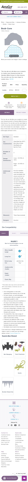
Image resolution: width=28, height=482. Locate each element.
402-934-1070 (4, 438)
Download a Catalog (20, 447)
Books (5, 24)
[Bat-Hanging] (7, 346)
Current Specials (19, 440)
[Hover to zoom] (14, 45)
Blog (16, 444)
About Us (17, 453)
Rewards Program (19, 455)
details (7, 112)
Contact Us (4, 453)
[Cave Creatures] (20, 346)
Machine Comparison (20, 434)
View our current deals (14, 16)
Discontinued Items (20, 449)
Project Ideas (21, 112)
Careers (17, 461)
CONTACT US (14, 419)
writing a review (21, 107)
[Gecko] (20, 365)
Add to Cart (14, 96)
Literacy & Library (21, 22)
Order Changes (5, 457)
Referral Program (19, 457)
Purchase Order (19, 446)
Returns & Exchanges (6, 461)
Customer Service (5, 434)
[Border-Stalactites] (7, 384)
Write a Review (5, 30)
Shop (2, 22)
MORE (11, 79)
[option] (2, 22)
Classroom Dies (10, 22)
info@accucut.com (5, 440)
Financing (3, 455)
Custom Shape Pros (15, 333)
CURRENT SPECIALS (14, 412)
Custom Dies (18, 442)
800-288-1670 (22, 7)
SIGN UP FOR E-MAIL (14, 406)
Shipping (3, 463)
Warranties (3, 466)
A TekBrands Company (21, 459)
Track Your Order (5, 464)
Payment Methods (5, 459)
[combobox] (7, 12)
